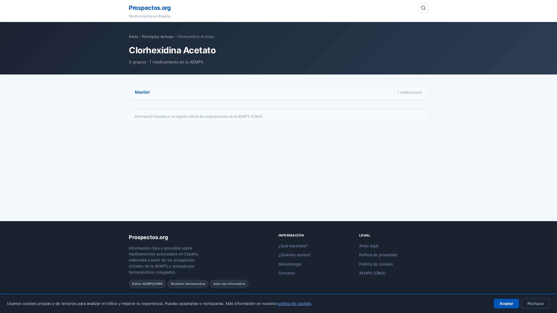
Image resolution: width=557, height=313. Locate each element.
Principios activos (157, 36)
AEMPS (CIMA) (372, 273)
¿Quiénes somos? (294, 254)
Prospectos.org (150, 7)
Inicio (133, 36)
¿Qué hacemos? (293, 245)
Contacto (286, 273)
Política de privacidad (378, 254)
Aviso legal (368, 245)
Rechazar (535, 303)
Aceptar (506, 303)
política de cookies (294, 303)
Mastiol (142, 92)
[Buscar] (423, 8)
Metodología (289, 264)
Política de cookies (376, 264)
